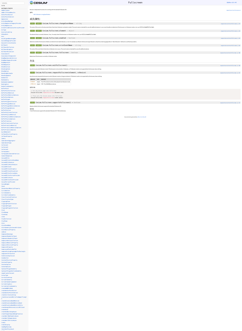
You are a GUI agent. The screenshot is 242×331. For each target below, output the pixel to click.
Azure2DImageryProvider (8, 40)
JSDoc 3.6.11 (140, 117)
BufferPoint (5, 88)
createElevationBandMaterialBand (11, 303)
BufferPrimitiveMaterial (9, 125)
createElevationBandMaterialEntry (12, 305)
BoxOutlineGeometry (7, 86)
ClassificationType (7, 199)
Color (3, 223)
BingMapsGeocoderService (9, 58)
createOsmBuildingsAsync (9, 311)
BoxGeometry (5, 80)
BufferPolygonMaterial (8, 103)
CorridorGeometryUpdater (9, 282)
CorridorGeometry (6, 279)
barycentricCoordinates (8, 43)
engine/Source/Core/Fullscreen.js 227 (230, 72)
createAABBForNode (7, 288)
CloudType (4, 221)
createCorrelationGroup (8, 295)
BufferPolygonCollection (9, 101)
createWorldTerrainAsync (9, 320)
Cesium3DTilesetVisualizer (9, 171)
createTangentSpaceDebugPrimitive (12, 314)
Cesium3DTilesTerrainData (9, 173)
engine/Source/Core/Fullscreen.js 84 (230, 38)
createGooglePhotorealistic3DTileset (13, 307)
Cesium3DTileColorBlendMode (10, 160)
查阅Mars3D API (232, 2)
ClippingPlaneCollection (9, 203)
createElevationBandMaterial (10, 301)
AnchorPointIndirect (7, 17)
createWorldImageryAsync (9, 318)
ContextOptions (6, 266)
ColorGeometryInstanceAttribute (11, 227)
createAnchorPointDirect (9, 290)
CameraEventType (6, 143)
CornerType (4, 275)
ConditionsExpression (8, 255)
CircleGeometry (6, 193)
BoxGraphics (5, 84)
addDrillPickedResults (8, 12)
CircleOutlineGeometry (8, 195)
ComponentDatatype (7, 234)
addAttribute (5, 10)
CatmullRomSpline (6, 156)
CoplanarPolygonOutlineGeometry (11, 271)
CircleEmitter (5, 190)
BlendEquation (5, 64)
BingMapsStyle (5, 62)
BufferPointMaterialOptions (10, 95)
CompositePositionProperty (9, 245)
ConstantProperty (6, 262)
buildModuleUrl (6, 132)
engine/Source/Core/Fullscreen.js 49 (230, 23)
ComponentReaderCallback (9, 236)
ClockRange (4, 212)
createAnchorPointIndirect (9, 292)
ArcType (3, 30)
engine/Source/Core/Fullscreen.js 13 (233, 10)
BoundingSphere (6, 75)
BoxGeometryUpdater (7, 82)
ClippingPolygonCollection (9, 208)
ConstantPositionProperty (9, 260)
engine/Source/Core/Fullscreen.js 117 (230, 102)
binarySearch (5, 53)
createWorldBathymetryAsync (10, 316)
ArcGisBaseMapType (7, 21)
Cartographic (5, 151)
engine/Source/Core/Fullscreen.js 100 (230, 52)
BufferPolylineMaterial (8, 114)
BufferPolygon (5, 99)
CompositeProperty (7, 247)
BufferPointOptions (7, 97)
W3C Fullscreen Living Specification (42, 14)
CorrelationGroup (6, 277)
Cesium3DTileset (6, 166)
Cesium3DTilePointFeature (9, 164)
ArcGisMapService (6, 25)
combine (3, 232)
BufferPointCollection (8, 90)
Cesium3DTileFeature (7, 162)
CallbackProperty (6, 136)
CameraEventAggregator (8, 140)
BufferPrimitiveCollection (9, 123)
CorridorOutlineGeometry (9, 286)
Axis (2, 36)
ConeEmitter (5, 258)
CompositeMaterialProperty (9, 242)
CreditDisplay (5, 324)
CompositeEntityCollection (9, 240)
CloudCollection (6, 219)
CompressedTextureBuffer (9, 249)
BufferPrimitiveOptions (8, 130)
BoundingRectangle (7, 73)
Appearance (4, 19)
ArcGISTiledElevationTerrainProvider (13, 27)
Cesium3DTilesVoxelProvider (10, 179)
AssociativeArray (6, 32)
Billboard (4, 45)
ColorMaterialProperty (8, 229)
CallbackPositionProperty (9, 134)
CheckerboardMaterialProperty (10, 188)
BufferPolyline (6, 110)
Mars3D (144, 117)
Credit (3, 322)
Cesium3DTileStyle (7, 177)
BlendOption (5, 71)
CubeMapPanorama (6, 327)
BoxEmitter (4, 77)
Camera (3, 138)
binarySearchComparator (8, 56)
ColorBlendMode (6, 225)
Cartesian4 (4, 149)
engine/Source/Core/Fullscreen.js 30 (230, 31)
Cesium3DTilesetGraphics (9, 169)
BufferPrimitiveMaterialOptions (11, 127)
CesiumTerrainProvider (8, 182)
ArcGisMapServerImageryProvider (11, 23)
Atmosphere (4, 34)
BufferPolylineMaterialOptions (11, 116)
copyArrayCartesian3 (7, 273)
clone (3, 216)
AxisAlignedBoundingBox (8, 38)
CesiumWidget (5, 184)
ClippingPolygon (6, 206)
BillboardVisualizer (7, 51)
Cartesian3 (4, 147)
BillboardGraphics (7, 49)
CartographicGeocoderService (10, 153)
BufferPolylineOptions (8, 119)
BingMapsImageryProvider (9, 60)
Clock (3, 210)
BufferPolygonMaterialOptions (10, 106)
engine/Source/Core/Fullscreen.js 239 (230, 65)
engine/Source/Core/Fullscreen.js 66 (230, 45)
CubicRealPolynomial (7, 329)
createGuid (4, 309)
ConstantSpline (6, 264)
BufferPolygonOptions (8, 108)
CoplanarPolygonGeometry (9, 269)
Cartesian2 (4, 145)
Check (3, 186)
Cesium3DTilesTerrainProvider (10, 175)
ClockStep (4, 214)
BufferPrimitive (6, 121)
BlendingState (5, 69)
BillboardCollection (7, 47)
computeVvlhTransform (8, 253)
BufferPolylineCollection (9, 112)
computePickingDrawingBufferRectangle (13, 251)
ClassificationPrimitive (9, 197)
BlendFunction (5, 67)
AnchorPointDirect (7, 14)
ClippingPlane (5, 201)
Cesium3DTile (5, 158)
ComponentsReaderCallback (9, 238)
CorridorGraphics (6, 284)
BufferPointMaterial (7, 93)
